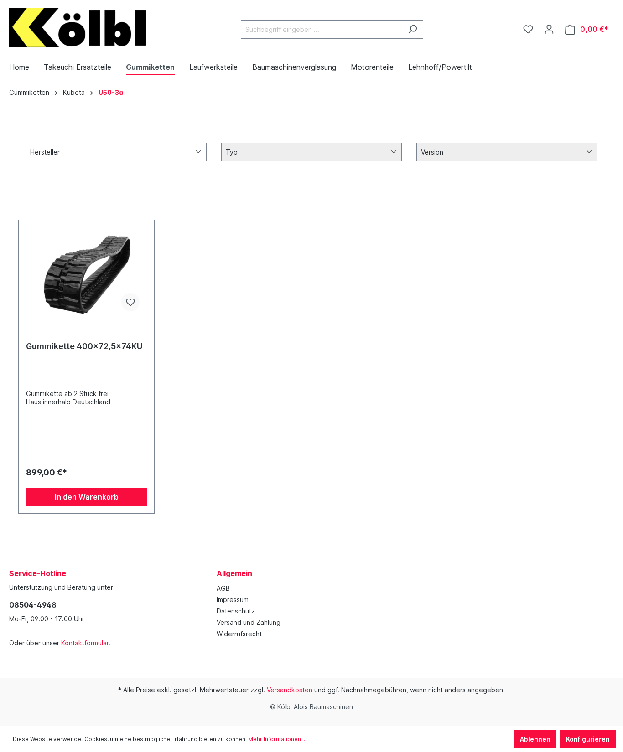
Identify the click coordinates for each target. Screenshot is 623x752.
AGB (223, 588)
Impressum (233, 599)
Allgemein (234, 573)
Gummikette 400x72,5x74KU (84, 346)
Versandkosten (289, 690)
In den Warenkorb (87, 496)
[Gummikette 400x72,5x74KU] (86, 273)
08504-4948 (33, 604)
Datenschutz (236, 611)
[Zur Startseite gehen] (77, 27)
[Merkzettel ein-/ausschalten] (130, 302)
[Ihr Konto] (549, 29)
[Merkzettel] (528, 29)
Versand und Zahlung (248, 622)
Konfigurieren (588, 739)
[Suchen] (412, 29)
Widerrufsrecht (239, 634)
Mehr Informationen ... (277, 739)
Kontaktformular (85, 643)
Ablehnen (535, 739)
